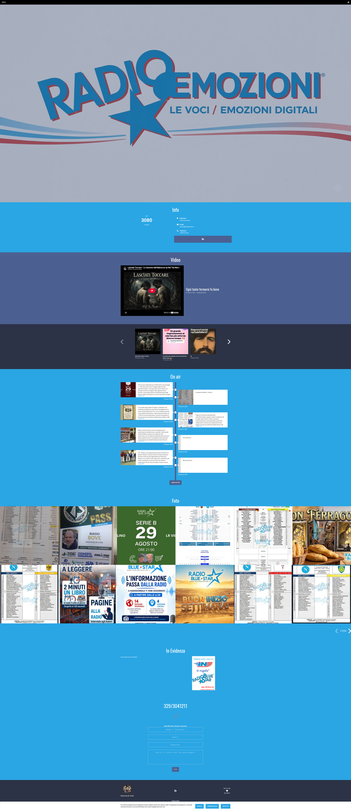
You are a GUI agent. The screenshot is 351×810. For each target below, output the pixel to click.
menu (4, 2)
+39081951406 (184, 233)
